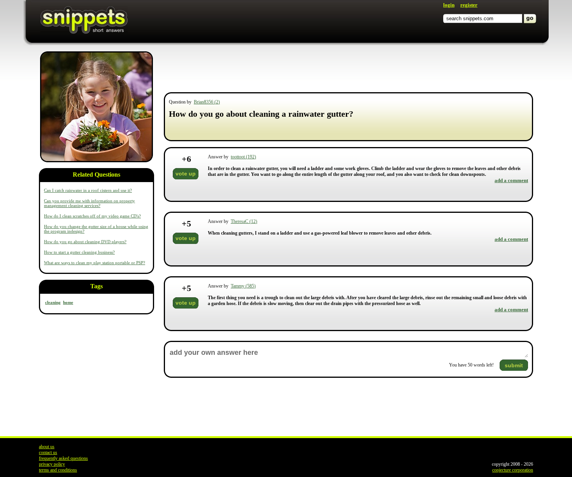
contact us (48, 452)
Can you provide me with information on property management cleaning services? (89, 203)
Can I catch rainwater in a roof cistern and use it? (88, 190)
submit (514, 365)
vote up (185, 173)
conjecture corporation (512, 470)
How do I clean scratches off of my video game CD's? (92, 216)
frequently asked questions (63, 458)
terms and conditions (58, 470)
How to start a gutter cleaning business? (79, 252)
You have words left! (471, 365)
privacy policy (52, 464)
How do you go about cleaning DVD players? (85, 241)
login (448, 5)
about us (46, 446)
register (468, 5)
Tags (96, 286)
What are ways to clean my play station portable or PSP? (94, 262)
